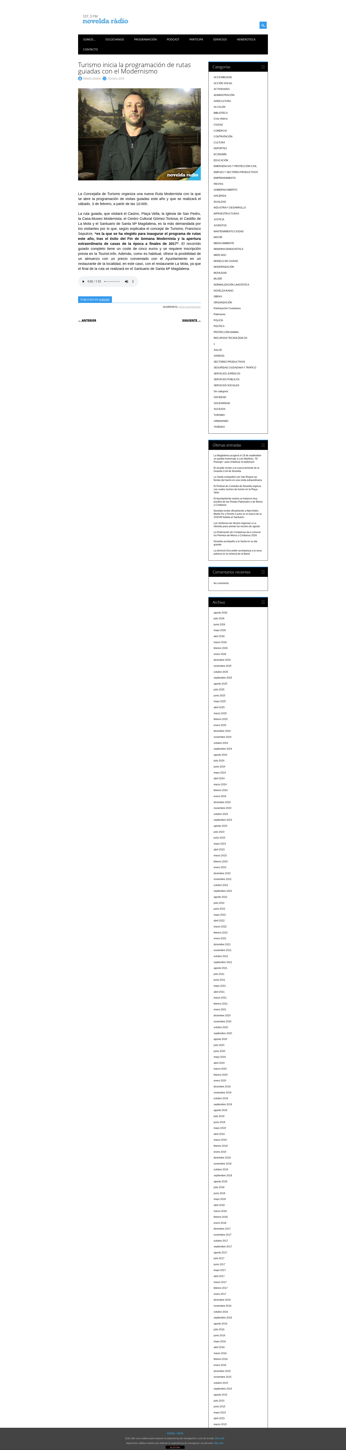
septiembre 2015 (223, 1388)
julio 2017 (219, 1258)
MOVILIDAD (220, 272)
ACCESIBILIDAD (223, 77)
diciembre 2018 (222, 1157)
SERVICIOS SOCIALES (226, 385)
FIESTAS (218, 184)
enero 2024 (220, 796)
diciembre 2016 (222, 1299)
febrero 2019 (221, 1145)
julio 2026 (219, 618)
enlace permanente (189, 307)
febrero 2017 (221, 1288)
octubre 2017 (221, 1240)
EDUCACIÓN (221, 160)
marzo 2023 (220, 855)
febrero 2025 (221, 719)
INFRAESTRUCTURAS (226, 213)
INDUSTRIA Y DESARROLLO (230, 207)
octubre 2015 (221, 1383)
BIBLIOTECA (221, 113)
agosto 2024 (220, 754)
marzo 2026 (220, 642)
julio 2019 (219, 1116)
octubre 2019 (221, 1098)
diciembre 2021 (222, 944)
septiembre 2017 (223, 1246)
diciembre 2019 (222, 1086)
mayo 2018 (220, 1199)
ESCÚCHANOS (115, 39)
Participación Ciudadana (227, 308)
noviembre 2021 (222, 950)
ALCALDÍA (219, 107)
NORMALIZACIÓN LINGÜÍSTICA (231, 284)
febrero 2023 (221, 861)
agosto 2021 (220, 968)
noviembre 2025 (222, 666)
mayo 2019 (220, 1128)
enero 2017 (220, 1294)
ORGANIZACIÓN (223, 302)
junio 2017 (219, 1264)
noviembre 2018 (222, 1163)
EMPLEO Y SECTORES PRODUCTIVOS (236, 172)
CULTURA (219, 142)
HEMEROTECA (246, 39)
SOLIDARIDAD (222, 403)
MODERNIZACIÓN (224, 266)
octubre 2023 (221, 814)
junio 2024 (219, 766)
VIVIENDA (219, 426)
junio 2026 (219, 624)
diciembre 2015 (222, 1371)
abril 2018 (219, 1205)
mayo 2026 (220, 630)
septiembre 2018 (223, 1175)
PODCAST (173, 39)
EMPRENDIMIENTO (225, 178)
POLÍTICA (219, 326)
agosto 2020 (220, 1039)
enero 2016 (220, 1365)
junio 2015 (219, 1406)
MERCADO (220, 255)
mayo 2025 (220, 701)
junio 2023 (219, 837)
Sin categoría (221, 391)
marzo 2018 (220, 1211)
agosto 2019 (220, 1110)
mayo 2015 (220, 1412)
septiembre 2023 (223, 820)
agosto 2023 (220, 826)
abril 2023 (219, 849)
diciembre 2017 (222, 1228)
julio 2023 (219, 832)
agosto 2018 (220, 1181)
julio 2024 (219, 760)
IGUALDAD (220, 201)
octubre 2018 (221, 1169)
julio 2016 (219, 1329)
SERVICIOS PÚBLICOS (226, 379)
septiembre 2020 (223, 1033)
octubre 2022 (221, 885)
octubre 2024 (221, 743)
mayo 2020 (220, 1057)
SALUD (218, 350)
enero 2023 (220, 867)
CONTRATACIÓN (223, 136)
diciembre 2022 (222, 873)
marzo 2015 (220, 1424)
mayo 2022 (220, 914)
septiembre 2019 (223, 1104)
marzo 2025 (220, 713)
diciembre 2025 (222, 660)
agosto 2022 (220, 897)
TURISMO (104, 299)
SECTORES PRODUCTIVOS (229, 361)
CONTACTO (90, 49)
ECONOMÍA (220, 154)
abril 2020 (219, 1063)
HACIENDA (220, 195)
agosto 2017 (220, 1252)
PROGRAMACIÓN (145, 39)
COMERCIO (220, 130)
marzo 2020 (220, 1068)
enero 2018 (220, 1223)
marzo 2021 (220, 997)
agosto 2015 (220, 1394)
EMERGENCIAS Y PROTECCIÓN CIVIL (235, 166)
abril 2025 (219, 707)
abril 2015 (219, 1418)
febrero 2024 (221, 790)
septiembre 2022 (223, 891)
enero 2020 (220, 1080)
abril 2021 (219, 991)
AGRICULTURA (222, 101)
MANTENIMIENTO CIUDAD (229, 231)
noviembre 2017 (222, 1234)
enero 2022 (220, 938)
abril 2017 (219, 1276)
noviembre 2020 (222, 1021)
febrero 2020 (221, 1074)
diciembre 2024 (222, 731)
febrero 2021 (221, 1003)
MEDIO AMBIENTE (224, 243)
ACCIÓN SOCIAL (223, 83)
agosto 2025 (220, 683)
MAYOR (218, 237)
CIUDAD (218, 124)
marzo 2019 (220, 1139)
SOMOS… (89, 39)
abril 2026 (219, 636)
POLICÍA (218, 320)
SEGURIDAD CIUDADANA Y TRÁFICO (235, 367)
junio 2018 (219, 1193)
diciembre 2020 (222, 1015)
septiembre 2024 (223, 748)
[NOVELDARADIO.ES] (113, 27)
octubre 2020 (221, 1027)
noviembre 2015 (222, 1377)
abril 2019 (219, 1134)
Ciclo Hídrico (221, 118)
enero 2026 (220, 654)
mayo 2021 (220, 985)
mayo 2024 (220, 772)
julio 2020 (219, 1045)
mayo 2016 (220, 1341)
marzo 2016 (220, 1353)
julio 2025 (219, 689)
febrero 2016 (221, 1359)
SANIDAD (219, 355)
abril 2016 (219, 1347)
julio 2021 (219, 974)
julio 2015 (219, 1400)
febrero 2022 (221, 932)
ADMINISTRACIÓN (224, 95)
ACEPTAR (175, 1447)
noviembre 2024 (222, 737)
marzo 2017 (220, 1282)
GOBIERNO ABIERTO (225, 189)
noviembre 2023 (222, 808)
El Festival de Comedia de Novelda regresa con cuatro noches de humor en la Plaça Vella (237, 489)
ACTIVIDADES (222, 89)
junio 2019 (219, 1122)
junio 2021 (219, 979)
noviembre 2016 (222, 1305)
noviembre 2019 (222, 1092)
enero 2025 (220, 725)
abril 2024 (219, 778)
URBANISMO (221, 421)
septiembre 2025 (223, 677)
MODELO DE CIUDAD (226, 261)
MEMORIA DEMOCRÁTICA (228, 249)
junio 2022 (219, 908)
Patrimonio (219, 314)
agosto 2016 (220, 1323)
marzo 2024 (220, 784)
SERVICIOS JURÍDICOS (227, 373)
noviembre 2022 (222, 879)
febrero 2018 (221, 1217)
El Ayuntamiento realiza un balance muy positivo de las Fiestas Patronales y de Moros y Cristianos (238, 501)
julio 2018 (219, 1187)
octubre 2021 (221, 956)
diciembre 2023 (222, 802)
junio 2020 (219, 1051)
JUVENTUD (220, 225)
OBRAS (218, 296)
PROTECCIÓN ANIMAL (226, 332)
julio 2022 (219, 903)
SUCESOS (219, 409)
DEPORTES (220, 148)
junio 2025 (219, 695)
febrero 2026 (221, 648)
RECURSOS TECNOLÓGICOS (230, 338)
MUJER (218, 278)
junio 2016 (219, 1335)
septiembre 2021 (223, 962)
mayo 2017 (220, 1270)
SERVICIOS (220, 39)
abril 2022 (219, 920)
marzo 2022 (220, 926)
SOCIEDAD (220, 397)
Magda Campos (92, 78)
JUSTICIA (219, 219)
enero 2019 (220, 1151)
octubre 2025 (221, 672)
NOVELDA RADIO (223, 290)
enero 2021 (220, 1009)
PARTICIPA (196, 39)
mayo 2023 (220, 843)
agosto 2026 (220, 612)
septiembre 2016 (223, 1317)
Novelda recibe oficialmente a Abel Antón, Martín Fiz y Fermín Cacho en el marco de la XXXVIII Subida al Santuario (238, 514)
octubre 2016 (221, 1311)
